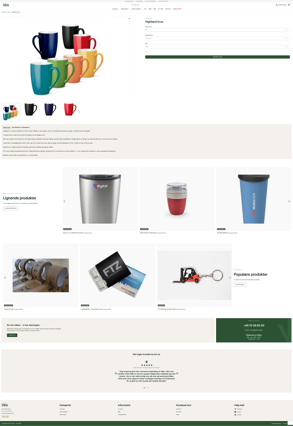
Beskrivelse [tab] (6, 127)
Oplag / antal (148, 26)
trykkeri (19, 423)
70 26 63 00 (282, 5)
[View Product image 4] (70, 112)
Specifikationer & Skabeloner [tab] (21, 127)
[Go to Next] (177, 370)
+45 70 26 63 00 (7, 411)
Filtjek (177, 414)
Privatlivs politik (287, 423)
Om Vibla (120, 409)
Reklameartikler (64, 411)
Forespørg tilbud (217, 57)
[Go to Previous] (116, 370)
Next (79, 112)
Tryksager (62, 409)
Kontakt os (179, 409)
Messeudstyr (63, 414)
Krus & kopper (148, 18)
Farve (146, 43)
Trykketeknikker (122, 414)
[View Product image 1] (11, 112)
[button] (118, 8)
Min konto (178, 411)
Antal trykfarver (149, 35)
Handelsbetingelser (276, 423)
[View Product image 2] (30, 112)
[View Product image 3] (50, 112)
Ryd (146, 51)
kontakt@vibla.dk (9, 413)
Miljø (119, 411)
